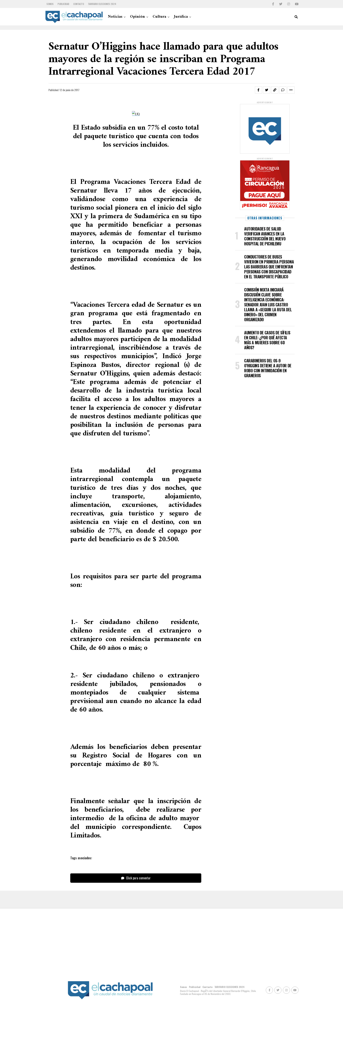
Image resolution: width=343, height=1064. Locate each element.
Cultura (159, 16)
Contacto (78, 4)
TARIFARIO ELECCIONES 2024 (102, 4)
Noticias (115, 16)
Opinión (137, 16)
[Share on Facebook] (258, 90)
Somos (50, 4)
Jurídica (181, 16)
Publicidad (63, 4)
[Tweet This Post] (266, 90)
